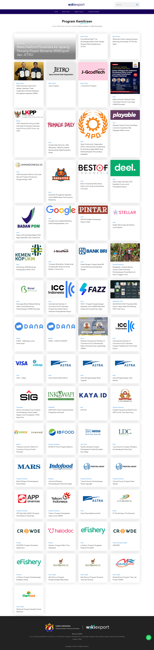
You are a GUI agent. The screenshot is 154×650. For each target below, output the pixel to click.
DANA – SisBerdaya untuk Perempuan (25, 342)
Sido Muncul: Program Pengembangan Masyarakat (58, 578)
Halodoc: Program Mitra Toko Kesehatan (59, 546)
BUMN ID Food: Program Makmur (60, 447)
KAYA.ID (84, 410)
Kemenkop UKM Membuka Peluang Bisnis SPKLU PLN (26, 268)
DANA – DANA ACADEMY (57, 341)
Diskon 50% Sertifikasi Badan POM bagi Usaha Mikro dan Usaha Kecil (28, 236)
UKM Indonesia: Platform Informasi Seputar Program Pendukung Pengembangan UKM (28, 176)
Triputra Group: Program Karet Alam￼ (123, 482)
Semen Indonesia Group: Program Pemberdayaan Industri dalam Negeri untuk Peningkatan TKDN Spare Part (28, 413)
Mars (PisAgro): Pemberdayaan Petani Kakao (27, 482)
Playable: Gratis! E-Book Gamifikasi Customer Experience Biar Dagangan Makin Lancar (125, 127)
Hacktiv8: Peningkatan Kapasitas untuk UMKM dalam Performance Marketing (60, 197)
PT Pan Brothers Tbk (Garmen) (124, 513)
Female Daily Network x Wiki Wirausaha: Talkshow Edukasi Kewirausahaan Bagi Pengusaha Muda (59, 148)
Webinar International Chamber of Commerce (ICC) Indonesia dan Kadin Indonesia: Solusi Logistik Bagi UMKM (93, 344)
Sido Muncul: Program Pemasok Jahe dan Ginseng (92, 578)
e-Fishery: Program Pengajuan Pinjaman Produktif (91, 546)
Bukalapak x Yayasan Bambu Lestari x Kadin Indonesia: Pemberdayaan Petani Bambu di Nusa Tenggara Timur (124, 270)
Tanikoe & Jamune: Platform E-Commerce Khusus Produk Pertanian (27, 449)
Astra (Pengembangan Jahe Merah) (122, 379)
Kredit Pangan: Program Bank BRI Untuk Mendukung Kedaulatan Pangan (92, 266)
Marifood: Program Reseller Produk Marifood (28, 610)
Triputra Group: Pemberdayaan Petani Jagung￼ (92, 482)
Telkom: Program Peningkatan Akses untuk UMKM (59, 514)
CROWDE (116, 545)
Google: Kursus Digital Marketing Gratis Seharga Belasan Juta (60, 222)
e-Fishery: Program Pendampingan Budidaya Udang (28, 578)
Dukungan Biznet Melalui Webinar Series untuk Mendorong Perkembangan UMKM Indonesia (28, 306)
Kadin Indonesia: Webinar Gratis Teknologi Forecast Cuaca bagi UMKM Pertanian (124, 101)
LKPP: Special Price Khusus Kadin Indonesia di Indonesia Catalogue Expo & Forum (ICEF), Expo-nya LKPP (28, 127)
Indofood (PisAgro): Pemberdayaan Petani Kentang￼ (60, 482)
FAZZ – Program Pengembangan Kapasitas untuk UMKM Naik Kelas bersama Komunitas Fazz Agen (93, 306)
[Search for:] (127, 4)
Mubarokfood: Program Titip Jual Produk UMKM (124, 578)
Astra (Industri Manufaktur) (58, 378)
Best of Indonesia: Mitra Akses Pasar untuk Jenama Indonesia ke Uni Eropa (92, 186)
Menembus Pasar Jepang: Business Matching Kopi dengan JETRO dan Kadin (125, 41)
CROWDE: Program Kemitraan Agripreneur (27, 546)
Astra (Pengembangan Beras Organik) (91, 379)
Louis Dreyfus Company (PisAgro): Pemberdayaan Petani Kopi (125, 448)
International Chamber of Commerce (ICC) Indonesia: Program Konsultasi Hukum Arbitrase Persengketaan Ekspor (59, 307)
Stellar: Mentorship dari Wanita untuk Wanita (123, 226)
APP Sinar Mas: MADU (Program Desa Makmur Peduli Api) (27, 514)
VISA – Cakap (21, 378)
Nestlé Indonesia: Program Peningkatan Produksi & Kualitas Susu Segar (92, 449)
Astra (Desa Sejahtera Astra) (90, 513)
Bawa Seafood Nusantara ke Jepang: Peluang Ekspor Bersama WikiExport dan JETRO (43, 51)
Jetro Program (53, 86)
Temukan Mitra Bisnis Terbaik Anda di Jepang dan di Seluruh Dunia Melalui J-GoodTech (60, 266)
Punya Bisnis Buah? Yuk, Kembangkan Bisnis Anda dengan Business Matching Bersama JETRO (92, 42)
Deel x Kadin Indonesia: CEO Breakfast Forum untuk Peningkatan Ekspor (123, 184)
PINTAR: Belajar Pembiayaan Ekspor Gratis (91, 220)
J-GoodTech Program (88, 86)
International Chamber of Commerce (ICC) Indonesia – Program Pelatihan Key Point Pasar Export (125, 344)
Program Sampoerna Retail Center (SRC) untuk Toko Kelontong (125, 411)
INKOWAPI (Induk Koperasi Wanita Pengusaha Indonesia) (60, 411)
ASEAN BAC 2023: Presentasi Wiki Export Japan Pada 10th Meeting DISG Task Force (125, 306)
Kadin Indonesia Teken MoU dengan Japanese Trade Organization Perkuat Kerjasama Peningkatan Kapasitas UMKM (27, 89)
